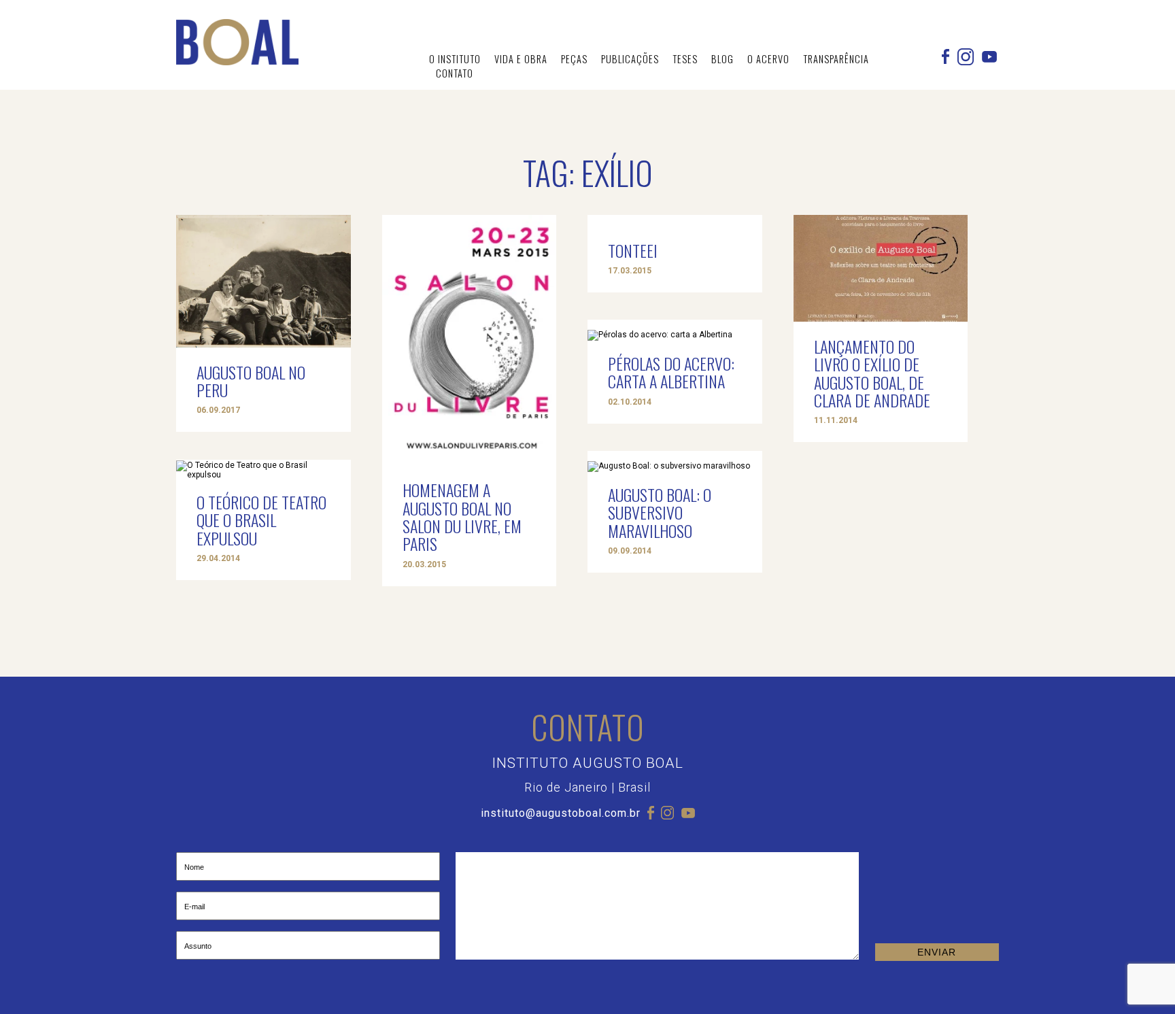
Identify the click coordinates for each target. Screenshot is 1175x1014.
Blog (722, 59)
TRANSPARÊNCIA (836, 59)
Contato (454, 73)
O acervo (768, 59)
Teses (685, 59)
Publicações (630, 59)
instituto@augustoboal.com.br (561, 813)
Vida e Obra (520, 59)
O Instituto (455, 59)
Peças (574, 59)
